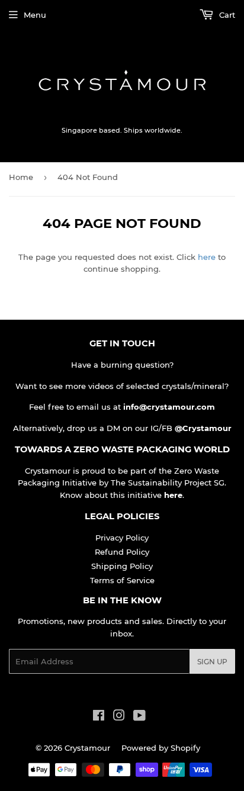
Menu (35, 15)
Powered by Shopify (160, 748)
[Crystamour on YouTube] (139, 717)
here (207, 257)
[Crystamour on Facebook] (98, 717)
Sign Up (212, 661)
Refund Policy (122, 552)
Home (21, 177)
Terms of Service (122, 580)
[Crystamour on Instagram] (119, 717)
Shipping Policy (122, 566)
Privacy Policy (122, 537)
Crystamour (87, 748)
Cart (226, 15)
